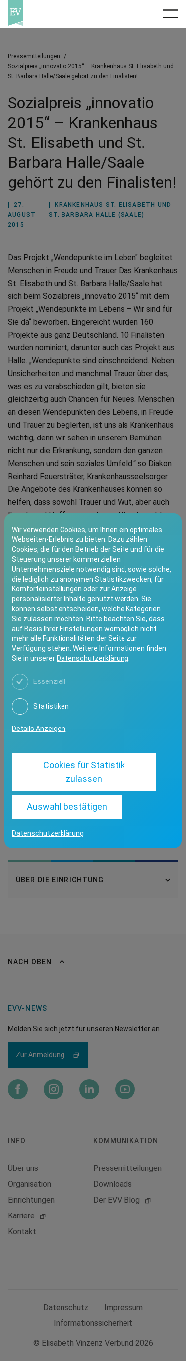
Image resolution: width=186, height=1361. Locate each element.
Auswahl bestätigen (67, 806)
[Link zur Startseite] (47, 13)
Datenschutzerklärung (92, 658)
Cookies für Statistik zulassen (84, 772)
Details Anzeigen (38, 728)
